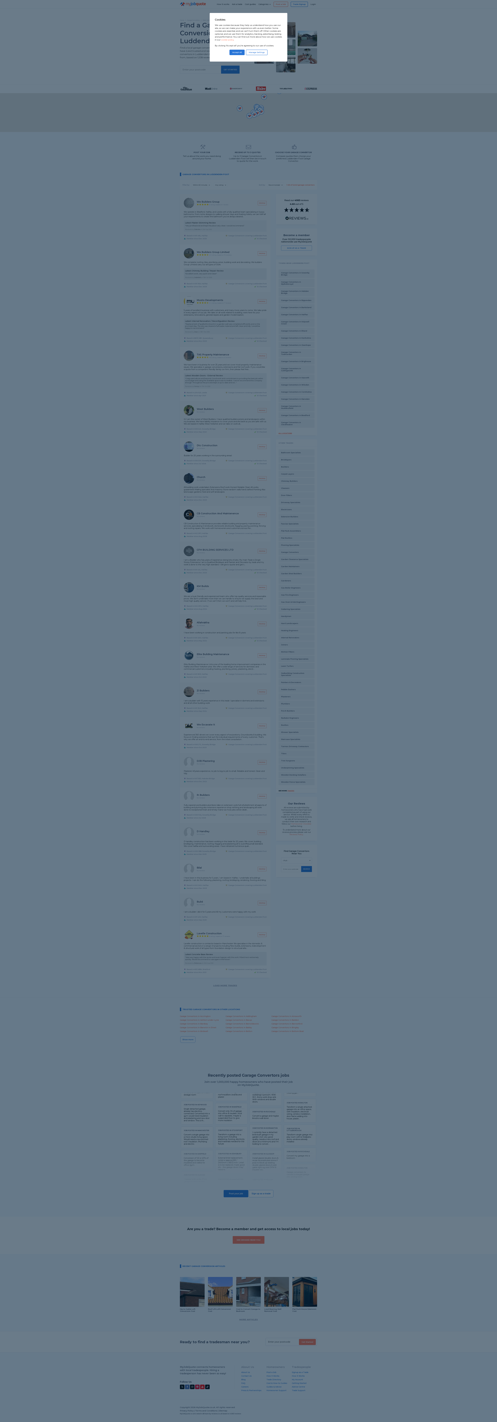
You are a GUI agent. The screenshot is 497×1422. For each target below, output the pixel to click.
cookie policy (227, 40)
